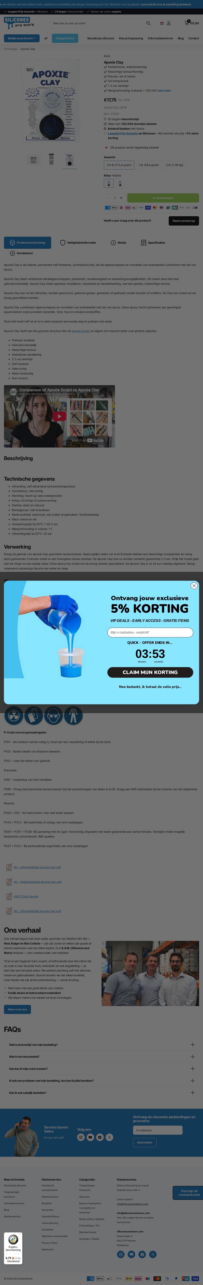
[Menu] (20, 1234)
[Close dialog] (194, 585)
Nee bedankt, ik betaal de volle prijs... (150, 687)
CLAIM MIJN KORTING (150, 672)
